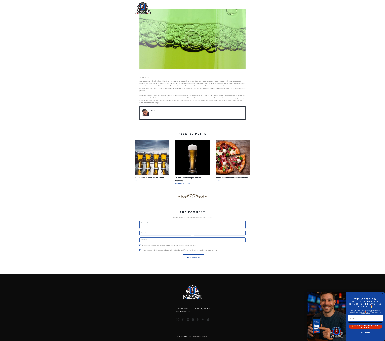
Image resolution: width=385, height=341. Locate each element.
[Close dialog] (383, 294)
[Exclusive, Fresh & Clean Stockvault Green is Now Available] (192, 39)
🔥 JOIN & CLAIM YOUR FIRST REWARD (365, 326)
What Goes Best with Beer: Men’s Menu (232, 177)
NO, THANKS (365, 332)
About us (186, 5)
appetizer (137, 181)
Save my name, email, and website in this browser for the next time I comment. (169, 245)
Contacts (238, 5)
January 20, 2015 (144, 78)
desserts (184, 184)
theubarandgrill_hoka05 (166, 110)
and (185, 336)
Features (225, 5)
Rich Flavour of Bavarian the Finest (149, 177)
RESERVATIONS (201, 5)
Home (174, 5)
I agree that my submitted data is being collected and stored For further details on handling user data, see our (184, 250)
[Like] (152, 77)
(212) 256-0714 (204, 308)
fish (188, 184)
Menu (214, 5)
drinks (218, 181)
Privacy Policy (222, 250)
